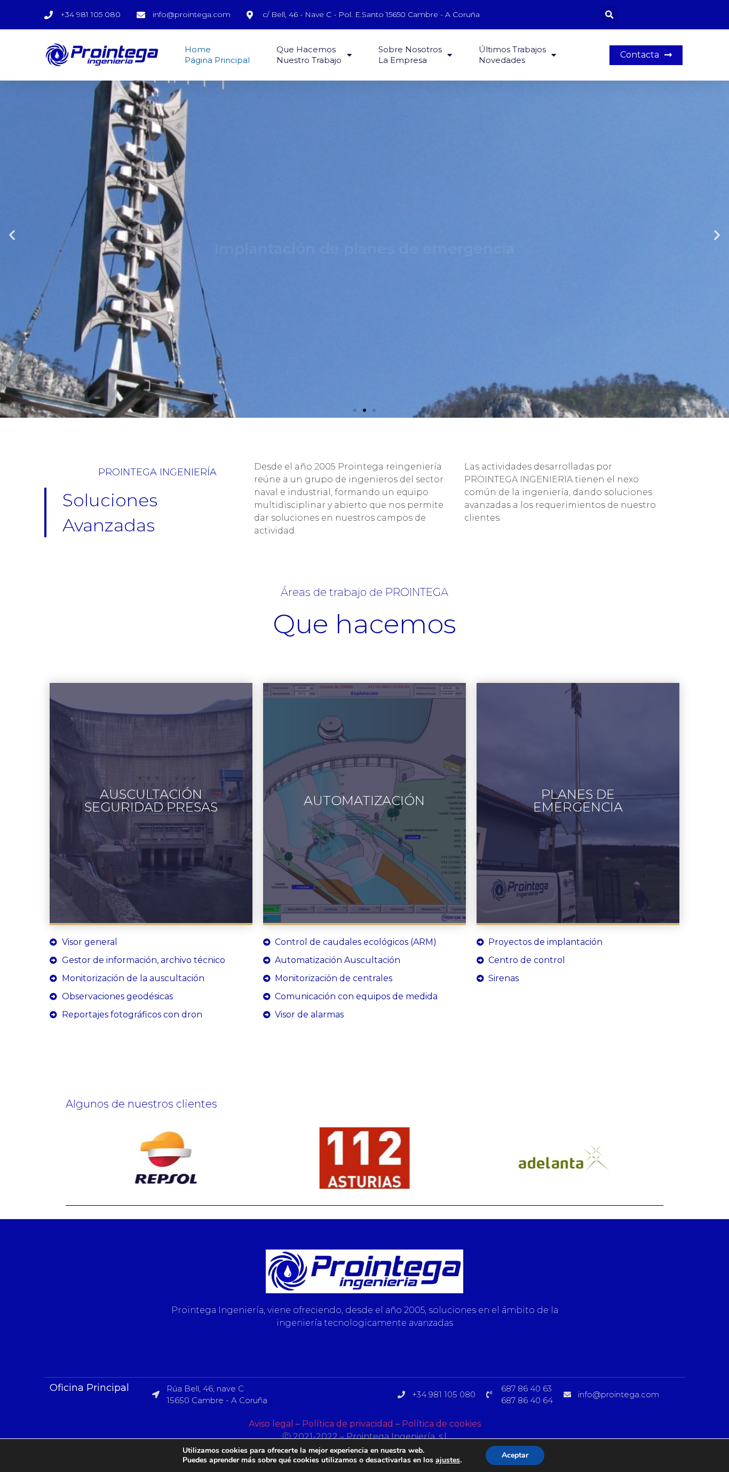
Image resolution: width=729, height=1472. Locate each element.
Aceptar (515, 1455)
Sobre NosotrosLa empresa (410, 54)
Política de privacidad (347, 1424)
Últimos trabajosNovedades (512, 54)
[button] (646, 55)
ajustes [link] (447, 1460)
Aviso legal (271, 1424)
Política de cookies (441, 1424)
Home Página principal (217, 54)
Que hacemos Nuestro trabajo (309, 54)
